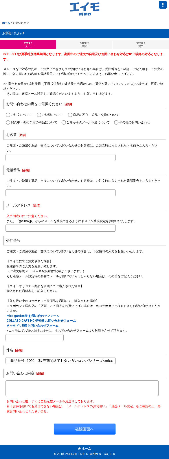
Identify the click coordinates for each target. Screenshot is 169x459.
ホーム (86, 448)
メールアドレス (18, 205)
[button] (163, 5)
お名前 (11, 135)
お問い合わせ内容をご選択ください (34, 104)
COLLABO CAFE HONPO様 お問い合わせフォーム (41, 320)
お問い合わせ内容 (20, 373)
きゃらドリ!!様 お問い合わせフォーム (33, 325)
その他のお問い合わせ (134, 122)
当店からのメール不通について (88, 122)
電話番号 (13, 170)
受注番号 (13, 240)
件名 (9, 350)
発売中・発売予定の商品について (34, 122)
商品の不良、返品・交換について (96, 115)
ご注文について (22, 115)
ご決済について (53, 115)
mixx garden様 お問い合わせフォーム (33, 316)
